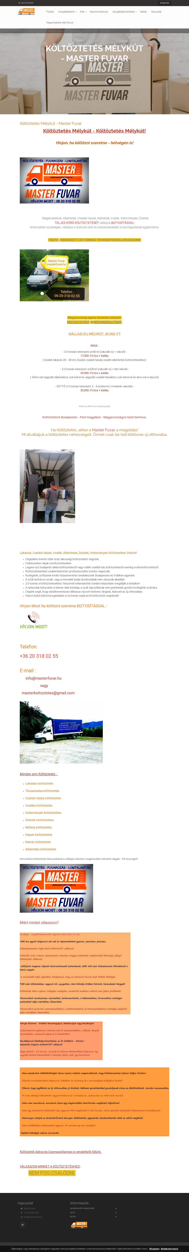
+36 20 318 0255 (27, 3)
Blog (72, 1212)
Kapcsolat (165, 3)
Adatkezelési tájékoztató (82, 1208)
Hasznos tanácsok (99, 11)
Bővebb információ (169, 1249)
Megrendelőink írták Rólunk (59, 22)
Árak (82, 11)
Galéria (143, 11)
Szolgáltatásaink (66, 11)
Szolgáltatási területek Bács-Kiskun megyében (64, 31)
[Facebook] (22, 1225)
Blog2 (73, 1216)
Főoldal (50, 11)
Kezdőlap (21, 31)
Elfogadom (154, 1249)
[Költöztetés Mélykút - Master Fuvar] (26, 11)
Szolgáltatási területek (123, 11)
